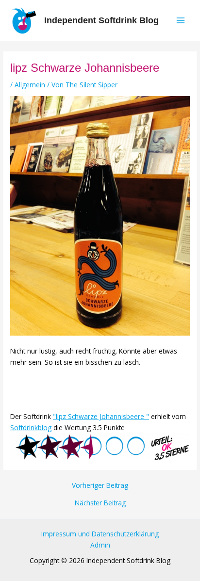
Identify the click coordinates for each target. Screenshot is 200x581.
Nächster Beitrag (100, 503)
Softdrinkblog (30, 427)
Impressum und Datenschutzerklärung (100, 533)
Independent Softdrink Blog (101, 20)
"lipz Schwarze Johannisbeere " (101, 416)
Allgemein (30, 84)
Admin (100, 544)
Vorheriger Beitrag (100, 485)
